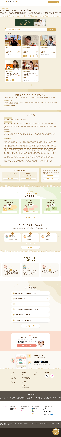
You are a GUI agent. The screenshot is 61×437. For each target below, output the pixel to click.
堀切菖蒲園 (52, 157)
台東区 (21, 123)
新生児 (40, 134)
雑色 (40, 150)
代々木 (42, 160)
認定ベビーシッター (19, 133)
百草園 (18, 160)
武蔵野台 (5, 160)
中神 (36, 153)
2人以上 (46, 133)
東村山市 (11, 126)
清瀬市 (32, 126)
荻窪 (40, 142)
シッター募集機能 (37, 228)
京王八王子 (10, 146)
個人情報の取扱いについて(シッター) (12, 423)
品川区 (30, 123)
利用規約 (5, 423)
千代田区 (5, 123)
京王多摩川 (48, 145)
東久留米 (42, 156)
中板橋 (34, 153)
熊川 (35, 145)
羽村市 (51, 126)
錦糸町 (24, 145)
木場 (18, 145)
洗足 (26, 150)
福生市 (22, 126)
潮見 (42, 148)
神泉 (39, 149)
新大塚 (27, 149)
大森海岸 (28, 142)
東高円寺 (46, 156)
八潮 (38, 161)
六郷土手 (47, 160)
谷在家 (48, 161)
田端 (13, 152)
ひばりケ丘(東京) (13, 157)
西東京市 (5, 127)
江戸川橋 (37, 141)
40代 (53, 134)
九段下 (30, 145)
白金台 (23, 161)
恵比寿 (45, 141)
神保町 (51, 149)
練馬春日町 (8, 156)
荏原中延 (41, 141)
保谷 (49, 157)
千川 (22, 150)
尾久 (42, 142)
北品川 (5, 145)
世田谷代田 (18, 150)
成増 (50, 153)
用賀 (36, 160)
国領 (48, 146)
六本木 (51, 160)
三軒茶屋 (39, 148)
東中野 (53, 156)
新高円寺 (33, 149)
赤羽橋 (30, 161)
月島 (47, 152)
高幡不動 (49, 150)
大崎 (16, 142)
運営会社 (1, 423)
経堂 (21, 145)
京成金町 (21, 146)
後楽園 (43, 146)
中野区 (46, 123)
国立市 (19, 126)
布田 (34, 157)
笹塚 (30, 148)
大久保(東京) (12, 142)
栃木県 (8, 119)
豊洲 (21, 153)
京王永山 (5, 146)
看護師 (38, 133)
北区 (55, 123)
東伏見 (5, 157)
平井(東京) (19, 157)
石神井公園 (12, 149)
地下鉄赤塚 (23, 141)
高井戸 (43, 150)
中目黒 (48, 153)
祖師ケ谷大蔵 (36, 150)
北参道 (51, 161)
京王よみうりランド (16, 146)
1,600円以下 (6, 134)
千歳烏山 (37, 152)
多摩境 (18, 152)
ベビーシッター (27, 12)
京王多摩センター (53, 145)
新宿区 (15, 123)
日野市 (8, 126)
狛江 (5, 148)
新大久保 (23, 149)
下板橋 (5, 149)
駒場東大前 (15, 148)
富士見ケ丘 (23, 157)
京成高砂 (29, 146)
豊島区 (52, 123)
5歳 (31, 134)
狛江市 (25, 126)
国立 (32, 145)
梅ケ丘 (17, 141)
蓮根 (14, 156)
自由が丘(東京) (46, 149)
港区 (12, 123)
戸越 (8, 153)
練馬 (5, 156)
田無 (10, 152)
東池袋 (36, 156)
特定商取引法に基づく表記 (3, 424)
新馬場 (42, 149)
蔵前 (40, 145)
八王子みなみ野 (21, 156)
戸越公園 (15, 153)
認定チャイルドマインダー (27, 133)
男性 (40, 133)
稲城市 (48, 126)
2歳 (25, 134)
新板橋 (16, 149)
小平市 (5, 126)
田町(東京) (27, 152)
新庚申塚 (33, 161)
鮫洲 (33, 148)
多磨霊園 (34, 152)
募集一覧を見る (30, 247)
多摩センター (23, 152)
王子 (48, 141)
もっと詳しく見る (30, 326)
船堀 (46, 157)
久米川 (38, 145)
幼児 (45, 134)
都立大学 (28, 153)
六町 (36, 161)
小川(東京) (36, 142)
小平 (55, 146)
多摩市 (45, 126)
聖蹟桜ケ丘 (6, 150)
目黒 (16, 160)
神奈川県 (24, 119)
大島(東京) (19, 142)
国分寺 (46, 146)
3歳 (27, 134)
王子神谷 (51, 141)
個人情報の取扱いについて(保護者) (23, 423)
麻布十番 (15, 161)
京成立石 (33, 146)
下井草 (55, 148)
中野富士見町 (40, 153)
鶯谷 (11, 141)
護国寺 (18, 148)
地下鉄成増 (27, 141)
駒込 (7, 148)
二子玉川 (31, 157)
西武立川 (10, 150)
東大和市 (28, 126)
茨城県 (5, 119)
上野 (9, 141)
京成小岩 (25, 146)
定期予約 (5, 133)
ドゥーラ (34, 133)
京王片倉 (43, 145)
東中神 (50, 156)
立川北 (5, 152)
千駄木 (32, 150)
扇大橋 (45, 161)
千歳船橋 (41, 152)
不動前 (44, 157)
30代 (51, 134)
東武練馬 (54, 152)
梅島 (19, 141)
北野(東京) (12, 145)
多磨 (31, 152)
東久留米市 (36, 126)
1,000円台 (54, 133)
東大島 (39, 156)
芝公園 (45, 148)
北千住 (8, 145)
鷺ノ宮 (25, 148)
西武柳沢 (14, 150)
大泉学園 (54, 141)
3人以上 (49, 133)
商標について (10, 424)
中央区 (9, 123)
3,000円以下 (17, 134)
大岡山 (8, 142)
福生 (41, 157)
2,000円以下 (12, 134)
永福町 (31, 141)
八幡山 (26, 156)
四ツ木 (39, 160)
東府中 (8, 157)
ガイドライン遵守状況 (39, 423)
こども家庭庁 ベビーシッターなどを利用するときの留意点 (51, 423)
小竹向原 (51, 146)
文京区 (18, 123)
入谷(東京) (6, 141)
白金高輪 (19, 161)
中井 (31, 153)
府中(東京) (38, 157)
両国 (44, 160)
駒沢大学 (10, 148)
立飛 (8, 152)
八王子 (17, 156)
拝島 (12, 156)
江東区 (27, 123)
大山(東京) (32, 142)
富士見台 (27, 157)
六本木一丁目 (11, 161)
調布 (45, 152)
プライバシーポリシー (32, 423)
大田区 (36, 123)
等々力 (18, 153)
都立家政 (24, 153)
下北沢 (8, 149)
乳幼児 (43, 134)
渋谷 (47, 148)
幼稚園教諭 (13, 133)
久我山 (27, 145)
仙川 (24, 150)
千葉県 (18, 119)
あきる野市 (55, 126)
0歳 (21, 134)
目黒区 (33, 123)
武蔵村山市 (41, 126)
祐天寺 (33, 160)
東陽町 (5, 153)
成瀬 (53, 153)
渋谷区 (43, 123)
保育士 (9, 133)
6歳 (33, 134)
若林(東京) (6, 161)
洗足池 (29, 150)
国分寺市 (15, 126)
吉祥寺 (16, 145)
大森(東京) (24, 142)
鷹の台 (46, 150)
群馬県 (11, 119)
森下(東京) (22, 160)
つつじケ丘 (51, 152)
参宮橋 (35, 148)
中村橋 (45, 153)
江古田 (34, 141)
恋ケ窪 (37, 146)
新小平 (37, 149)
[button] (26, 243)
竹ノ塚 (53, 150)
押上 (47, 142)
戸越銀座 (11, 153)
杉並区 (49, 123)
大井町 (5, 142)
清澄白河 (26, 161)
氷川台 (33, 156)
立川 (56, 150)
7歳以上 (36, 134)
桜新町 (28, 148)
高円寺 (40, 146)
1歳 (23, 134)
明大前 (13, 160)
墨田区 (24, 123)
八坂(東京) (29, 160)
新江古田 (19, 149)
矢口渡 (26, 160)
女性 (43, 133)
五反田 (21, 148)
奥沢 (44, 142)
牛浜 (14, 141)
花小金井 (29, 156)
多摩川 (15, 152)
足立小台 (41, 161)
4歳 (29, 134)
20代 (48, 134)
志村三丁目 (51, 148)
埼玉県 (15, 119)
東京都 (21, 119)
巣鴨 (54, 149)
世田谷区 (39, 123)
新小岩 (30, 149)
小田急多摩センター (52, 142)
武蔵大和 (9, 160)
